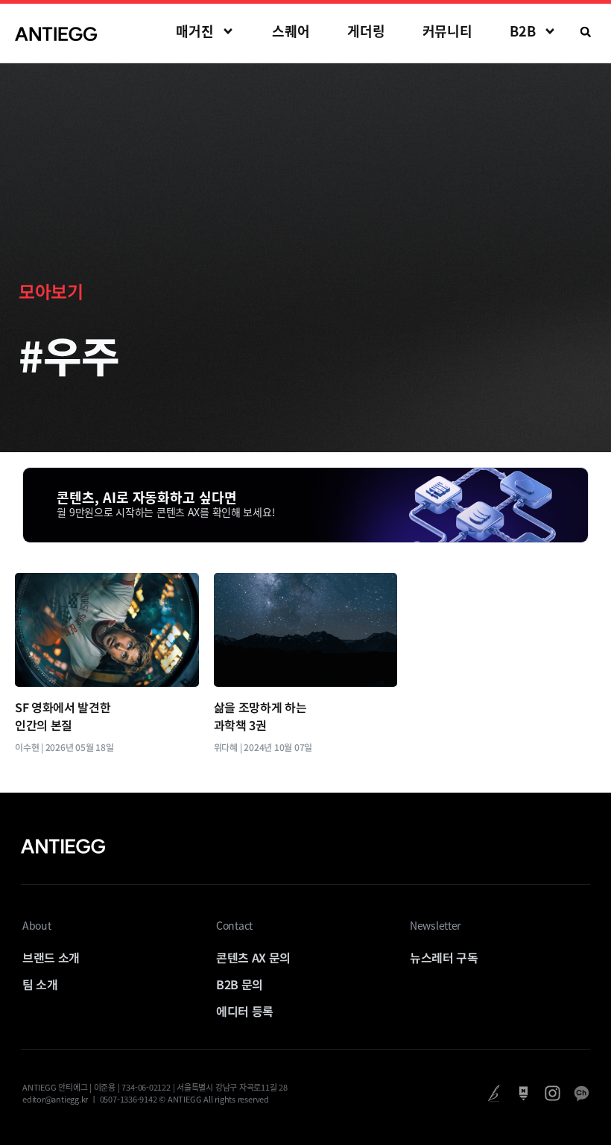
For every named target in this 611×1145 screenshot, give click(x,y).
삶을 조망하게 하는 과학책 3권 (260, 716)
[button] (586, 32)
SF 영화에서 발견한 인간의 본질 (62, 716)
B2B (523, 31)
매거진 (195, 31)
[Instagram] (552, 1093)
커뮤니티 (447, 31)
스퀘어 (291, 31)
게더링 (366, 31)
